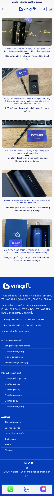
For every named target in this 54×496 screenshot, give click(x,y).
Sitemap (9, 450)
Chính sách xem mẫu (14, 433)
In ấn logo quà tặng (14, 357)
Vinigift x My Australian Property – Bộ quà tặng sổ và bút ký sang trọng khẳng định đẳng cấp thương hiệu (27, 50)
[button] (4, 9)
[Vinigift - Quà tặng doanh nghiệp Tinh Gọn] (27, 9)
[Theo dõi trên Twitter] (29, 463)
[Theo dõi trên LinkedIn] (32, 463)
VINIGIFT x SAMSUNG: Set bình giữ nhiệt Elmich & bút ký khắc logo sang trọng (27, 201)
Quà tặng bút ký (12, 389)
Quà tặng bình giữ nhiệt (16, 378)
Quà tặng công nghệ (14, 351)
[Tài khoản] (44, 9)
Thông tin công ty (13, 422)
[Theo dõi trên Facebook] (22, 463)
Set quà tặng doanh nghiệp (17, 346)
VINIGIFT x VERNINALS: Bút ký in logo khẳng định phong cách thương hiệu (27, 151)
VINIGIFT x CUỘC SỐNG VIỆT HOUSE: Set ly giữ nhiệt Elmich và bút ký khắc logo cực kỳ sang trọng (27, 251)
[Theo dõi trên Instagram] (25, 463)
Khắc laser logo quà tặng (16, 362)
